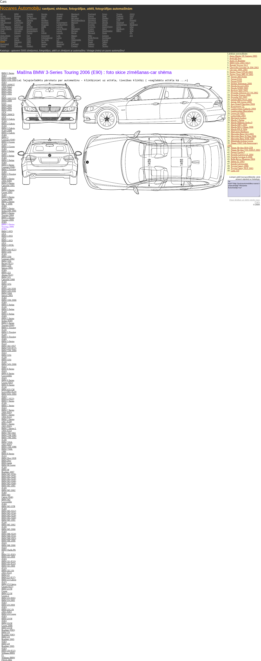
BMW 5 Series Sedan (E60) (8, 319)
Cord (16, 38)
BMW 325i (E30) (6, 285)
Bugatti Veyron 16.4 (239, 65)
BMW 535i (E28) (6, 356)
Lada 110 (235, 170)
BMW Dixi (6, 460)
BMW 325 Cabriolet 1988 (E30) (8, 279)
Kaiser (59, 18)
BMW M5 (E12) (9, 511)
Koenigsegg (62, 22)
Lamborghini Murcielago (242, 111)
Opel (73, 42)
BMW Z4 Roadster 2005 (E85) (8, 639)
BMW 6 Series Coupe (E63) (8, 381)
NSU (73, 38)
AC (1, 14)
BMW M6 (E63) (9, 538)
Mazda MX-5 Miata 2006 (242, 127)
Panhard (92, 14)
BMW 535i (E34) (6, 360)
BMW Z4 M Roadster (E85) (8, 629)
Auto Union (5, 36)
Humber (44, 20)
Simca (105, 20)
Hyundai (45, 24)
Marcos (60, 42)
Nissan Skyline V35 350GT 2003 (245, 150)
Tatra (104, 44)
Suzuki (105, 40)
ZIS (131, 36)
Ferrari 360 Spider (239, 76)
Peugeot (92, 20)
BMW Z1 (6, 575)
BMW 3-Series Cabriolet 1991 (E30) (8, 185)
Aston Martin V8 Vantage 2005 (243, 56)
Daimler (30, 14)
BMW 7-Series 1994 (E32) (8, 415)
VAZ (131, 29)
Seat (104, 16)
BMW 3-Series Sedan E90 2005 (9, 209)
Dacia (16, 40)
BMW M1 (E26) (9, 474)
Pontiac (91, 24)
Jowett (59, 16)
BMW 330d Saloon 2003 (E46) (7, 295)
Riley (90, 36)
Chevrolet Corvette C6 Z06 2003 (244, 67)
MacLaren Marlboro (240, 131)
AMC (2, 24)
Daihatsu (18, 46)
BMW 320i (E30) (6, 253)
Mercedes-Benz (78, 20)
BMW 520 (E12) (9, 348)
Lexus (59, 31)
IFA (42, 29)
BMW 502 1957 (9, 346)
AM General (5, 22)
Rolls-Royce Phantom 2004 (243, 159)
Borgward (4, 44)
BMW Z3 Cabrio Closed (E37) (9, 585)
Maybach (75, 14)
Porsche (91, 27)
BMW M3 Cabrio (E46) (7, 496)
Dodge (30, 27)
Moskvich (134, 24)
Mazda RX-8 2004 (239, 129)
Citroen (17, 33)
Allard (2, 20)
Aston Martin (5, 29)
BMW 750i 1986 (9, 447)
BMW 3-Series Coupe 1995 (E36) (8, 192)
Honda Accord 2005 (240, 86)
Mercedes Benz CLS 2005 (242, 134)
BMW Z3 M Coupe (7, 590)
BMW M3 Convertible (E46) (7, 501)
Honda (44, 14)
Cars (257, 202)
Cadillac (17, 20)
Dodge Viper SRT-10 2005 (241, 74)
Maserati (60, 44)
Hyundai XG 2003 (239, 97)
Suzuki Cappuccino (239, 164)
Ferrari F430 (236, 81)
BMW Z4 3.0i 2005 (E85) (8, 610)
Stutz (104, 33)
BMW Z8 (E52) (8, 651)
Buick (16, 18)
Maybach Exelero (238, 118)
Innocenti (45, 36)
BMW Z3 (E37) (8, 577)
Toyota (119, 14)
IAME (43, 27)
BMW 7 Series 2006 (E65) (8, 411)
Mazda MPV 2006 (239, 125)
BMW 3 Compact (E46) (8, 138)
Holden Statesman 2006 (241, 83)
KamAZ (133, 20)
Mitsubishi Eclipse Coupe (242, 141)
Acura (3, 16)
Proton (91, 29)
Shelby (105, 18)
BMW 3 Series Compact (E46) (8, 166)
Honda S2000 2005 (239, 88)
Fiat (28, 36)
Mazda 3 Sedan (237, 120)
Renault (91, 33)
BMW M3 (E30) (9, 479)
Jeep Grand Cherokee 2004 (243, 104)
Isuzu (43, 42)
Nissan (74, 36)
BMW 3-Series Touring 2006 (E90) (8, 219)
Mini (73, 27)
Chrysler (17, 31)
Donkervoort (32, 29)
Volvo (118, 27)
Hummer (45, 22)
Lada (132, 22)
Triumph (119, 18)
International (46, 38)
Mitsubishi (75, 29)
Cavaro (17, 24)
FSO (29, 40)
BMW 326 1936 (9, 288)
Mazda (74, 16)
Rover (90, 40)
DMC (29, 24)
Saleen (91, 44)
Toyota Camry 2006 (240, 166)
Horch (43, 16)
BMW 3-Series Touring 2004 (8, 214)
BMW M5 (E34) (9, 513)
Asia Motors (5, 27)
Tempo (105, 46)
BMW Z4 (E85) (8, 598)
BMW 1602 (7, 89)
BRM (16, 14)
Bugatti (17, 16)
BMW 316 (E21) (9, 249)
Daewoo (18, 42)
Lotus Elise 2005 (238, 115)
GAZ (132, 16)
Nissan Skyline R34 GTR (242, 147)
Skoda (105, 22)
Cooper (17, 36)
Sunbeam (106, 38)
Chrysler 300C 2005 (239, 70)
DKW (29, 22)
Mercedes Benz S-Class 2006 (243, 136)
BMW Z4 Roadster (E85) (8, 633)
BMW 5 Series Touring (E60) (8, 324)
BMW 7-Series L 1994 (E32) (9, 429)
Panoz (91, 16)
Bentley (3, 40)
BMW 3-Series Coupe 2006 (8, 198)
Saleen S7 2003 (238, 161)
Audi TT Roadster (237, 60)
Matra (59, 46)
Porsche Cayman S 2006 (241, 157)
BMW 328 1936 (9, 291)
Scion (104, 14)
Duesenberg (32, 31)
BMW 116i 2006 (9, 78)
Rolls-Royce (93, 38)
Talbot (105, 42)
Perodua (92, 18)
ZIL (131, 33)
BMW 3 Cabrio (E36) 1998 (8, 129)
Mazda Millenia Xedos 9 (241, 122)
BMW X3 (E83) (9, 554)
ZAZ (131, 31)
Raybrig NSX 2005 (239, 90)
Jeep (43, 46)
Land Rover (62, 29)
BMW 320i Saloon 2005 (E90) (7, 268)
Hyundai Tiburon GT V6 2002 (244, 92)
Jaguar (44, 44)
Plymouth (92, 22)
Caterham (18, 22)
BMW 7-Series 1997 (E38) (8, 420)
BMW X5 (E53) (9, 561)
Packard (75, 44)
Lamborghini (62, 24)
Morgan (74, 31)
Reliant (91, 31)
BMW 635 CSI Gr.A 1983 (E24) (9, 390)
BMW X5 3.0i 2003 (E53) (8, 571)
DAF (16, 44)
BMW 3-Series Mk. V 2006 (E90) (8, 203)
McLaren (75, 18)
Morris (73, 33)
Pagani (74, 46)
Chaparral (18, 27)
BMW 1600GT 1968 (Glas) (8, 85)
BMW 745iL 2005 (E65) (7, 443)
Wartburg (120, 29)
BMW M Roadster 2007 (8, 470)
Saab (90, 42)
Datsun (30, 16)
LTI (58, 40)
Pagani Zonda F (238, 152)
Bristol (3, 46)
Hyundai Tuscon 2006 (241, 95)
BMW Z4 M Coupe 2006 (7, 624)
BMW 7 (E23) (8, 398)
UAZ (132, 27)
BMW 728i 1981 (9, 435)
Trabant (119, 16)
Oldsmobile (76, 40)
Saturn (91, 46)
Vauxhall (120, 22)
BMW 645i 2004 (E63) (240, 63)
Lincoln (60, 33)
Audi (2, 31)
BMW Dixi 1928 (9, 458)
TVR (118, 20)
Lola (58, 36)
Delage (30, 20)
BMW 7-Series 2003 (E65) (8, 425)
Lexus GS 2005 (238, 113)
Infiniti (43, 33)
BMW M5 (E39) (9, 515)
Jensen (60, 14)
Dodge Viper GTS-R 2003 (241, 72)
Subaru (105, 36)
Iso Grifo (45, 40)
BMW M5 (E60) (9, 518)
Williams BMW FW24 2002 (8, 658)
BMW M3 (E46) (9, 481)
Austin (3, 33)
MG (72, 24)
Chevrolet (18, 29)
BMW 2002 (7, 105)
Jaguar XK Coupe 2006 (241, 102)
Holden (30, 46)
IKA (43, 31)
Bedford (3, 38)
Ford (29, 38)
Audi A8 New (235, 58)
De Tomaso (32, 18)
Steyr (104, 29)
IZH (131, 18)
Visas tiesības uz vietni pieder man (244, 200)
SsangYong (107, 27)
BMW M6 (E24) (9, 534)
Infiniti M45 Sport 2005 (241, 99)
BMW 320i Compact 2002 (8, 257)
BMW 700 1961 (9, 433)
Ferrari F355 (236, 79)
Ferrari (29, 33)
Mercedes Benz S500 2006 (243, 138)
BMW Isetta (7, 463)
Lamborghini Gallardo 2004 (243, 109)
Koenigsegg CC (238, 106)
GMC (29, 42)
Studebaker (107, 31)
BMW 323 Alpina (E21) (7, 273)
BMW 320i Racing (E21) (7, 262)
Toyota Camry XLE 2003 (242, 168)
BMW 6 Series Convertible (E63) (8, 375)
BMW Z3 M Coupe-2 (7, 594)
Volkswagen (121, 24)
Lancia (59, 27)
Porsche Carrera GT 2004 (242, 154)
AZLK (132, 14)
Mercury (74, 22)
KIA (58, 20)
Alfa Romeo (5, 18)
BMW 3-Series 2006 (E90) (8, 179)
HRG (43, 18)
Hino (29, 44)
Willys (118, 31)
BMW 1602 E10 (9, 98)
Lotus (59, 38)
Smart (104, 24)
